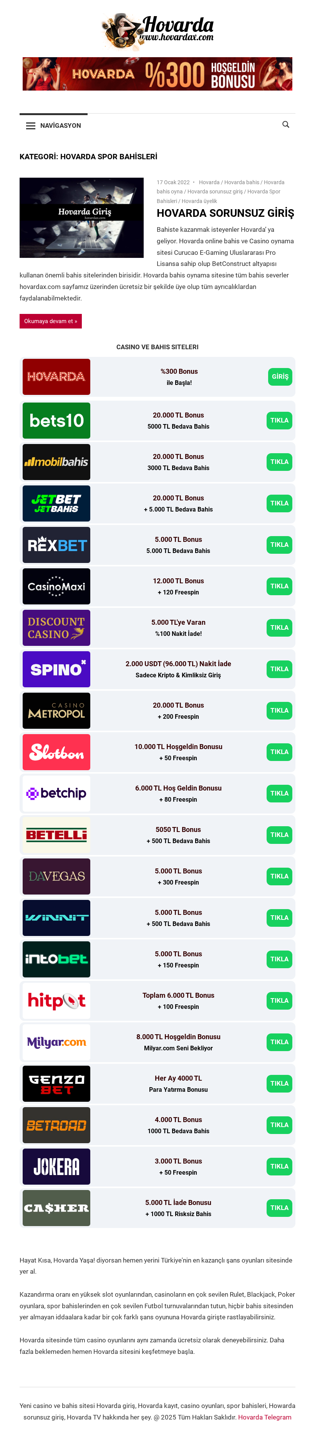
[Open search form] (286, 124)
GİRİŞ (280, 376)
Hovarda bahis (241, 182)
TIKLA (279, 420)
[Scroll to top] (301, 1422)
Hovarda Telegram (265, 1417)
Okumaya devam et (48, 321)
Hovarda (209, 182)
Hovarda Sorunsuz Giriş (225, 213)
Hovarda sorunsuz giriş (215, 191)
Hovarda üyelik (199, 201)
